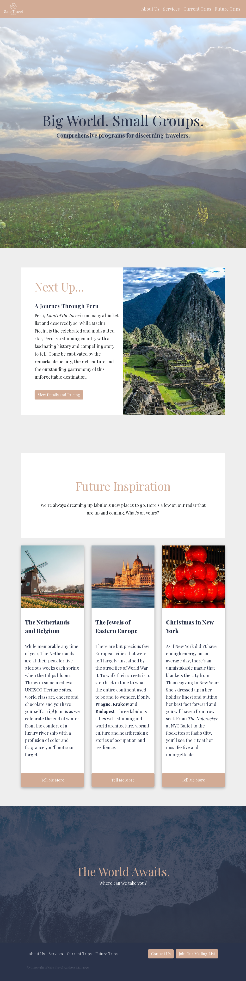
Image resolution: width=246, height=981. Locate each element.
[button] (150, 9)
